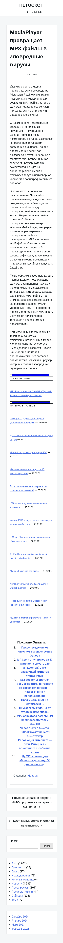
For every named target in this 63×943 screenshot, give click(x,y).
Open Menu (33, 12)
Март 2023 (18, 924)
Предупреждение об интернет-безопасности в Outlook (35, 651)
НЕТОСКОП (31, 5)
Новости (33, 775)
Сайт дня (17, 895)
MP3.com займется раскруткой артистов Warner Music (35, 671)
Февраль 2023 (20, 928)
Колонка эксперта (23, 879)
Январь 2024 (20, 920)
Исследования (21, 875)
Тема (15, 899)
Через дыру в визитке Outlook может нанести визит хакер (34, 732)
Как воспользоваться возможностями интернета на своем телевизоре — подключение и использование (35, 687)
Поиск (13, 841)
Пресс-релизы (20, 887)
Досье (15, 871)
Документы (19, 867)
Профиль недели (22, 891)
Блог (14, 863)
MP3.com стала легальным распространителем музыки (35, 720)
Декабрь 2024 (20, 916)
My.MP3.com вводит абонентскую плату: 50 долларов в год (34, 760)
